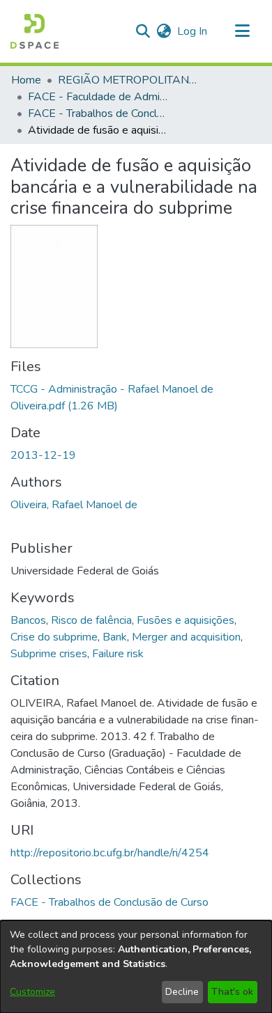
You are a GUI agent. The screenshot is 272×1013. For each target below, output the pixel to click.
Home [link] (26, 80)
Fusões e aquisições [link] (185, 620)
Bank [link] (115, 637)
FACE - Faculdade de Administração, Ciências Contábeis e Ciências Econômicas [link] (97, 96)
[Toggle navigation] (242, 31)
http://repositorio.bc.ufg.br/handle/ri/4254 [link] (109, 853)
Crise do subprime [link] (54, 637)
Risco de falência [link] (91, 620)
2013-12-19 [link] (43, 455)
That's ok (232, 991)
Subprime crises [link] (48, 653)
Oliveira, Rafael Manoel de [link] (73, 504)
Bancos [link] (28, 620)
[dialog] (136, 966)
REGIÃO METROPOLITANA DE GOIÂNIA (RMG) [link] (127, 80)
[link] (109, 902)
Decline (182, 991)
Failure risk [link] (118, 653)
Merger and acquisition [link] (186, 637)
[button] (34, 31)
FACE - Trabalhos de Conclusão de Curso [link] (97, 113)
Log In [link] (193, 31)
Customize (32, 991)
